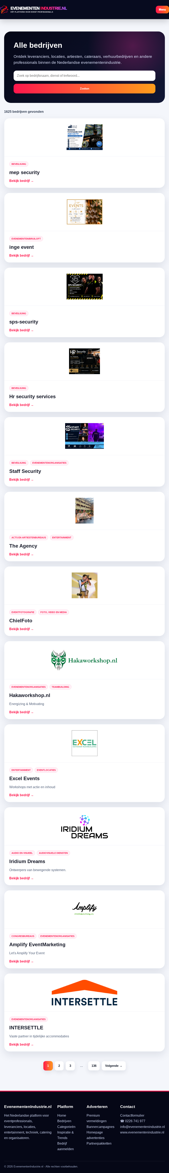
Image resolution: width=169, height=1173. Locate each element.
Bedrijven (64, 1121)
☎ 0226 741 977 (132, 1121)
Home (61, 1115)
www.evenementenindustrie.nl (142, 1132)
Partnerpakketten (99, 1143)
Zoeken (84, 88)
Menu (162, 9)
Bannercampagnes (100, 1127)
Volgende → (113, 1065)
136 (94, 1065)
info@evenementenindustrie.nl (142, 1127)
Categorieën (66, 1127)
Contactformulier (132, 1115)
